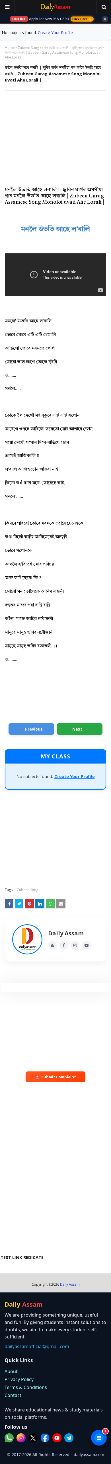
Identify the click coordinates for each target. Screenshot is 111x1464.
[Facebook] (63, 945)
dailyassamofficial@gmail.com (37, 1346)
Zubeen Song (28, 47)
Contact (13, 1395)
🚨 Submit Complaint (55, 1076)
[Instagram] (75, 945)
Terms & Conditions (26, 1387)
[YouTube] (86, 945)
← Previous (31, 729)
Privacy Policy (19, 1379)
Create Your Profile (55, 32)
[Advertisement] (55, 136)
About (11, 1371)
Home (10, 47)
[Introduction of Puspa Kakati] (27, 939)
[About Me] (52, 945)
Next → (79, 729)
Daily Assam (70, 1284)
